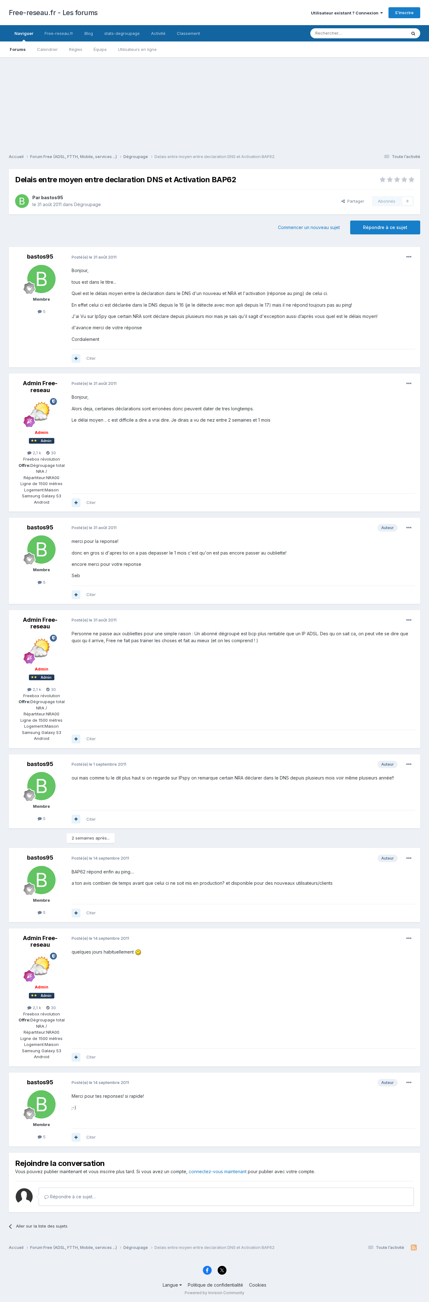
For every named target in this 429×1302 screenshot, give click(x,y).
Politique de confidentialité (215, 1285)
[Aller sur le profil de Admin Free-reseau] (41, 412)
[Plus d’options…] (409, 257)
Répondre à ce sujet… (72, 1196)
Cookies (257, 1285)
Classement (188, 33)
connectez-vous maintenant (218, 1171)
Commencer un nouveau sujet (309, 227)
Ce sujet (390, 33)
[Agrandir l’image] (138, 952)
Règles (75, 49)
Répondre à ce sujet (385, 227)
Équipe (100, 49)
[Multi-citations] (76, 358)
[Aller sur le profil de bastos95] (22, 201)
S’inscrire (404, 12)
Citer (91, 358)
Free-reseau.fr (59, 33)
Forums (18, 49)
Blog (88, 33)
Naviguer (23, 33)
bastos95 (52, 197)
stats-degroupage (122, 33)
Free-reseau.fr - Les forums (53, 12)
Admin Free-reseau (40, 386)
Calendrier (47, 49)
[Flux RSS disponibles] (413, 1247)
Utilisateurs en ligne (137, 49)
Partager (354, 201)
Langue (171, 1285)
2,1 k (36, 452)
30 (53, 452)
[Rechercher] (413, 33)
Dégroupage (87, 204)
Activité (158, 33)
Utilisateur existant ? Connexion (345, 12)
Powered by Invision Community (214, 1292)
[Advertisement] (214, 101)
